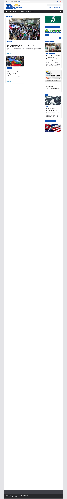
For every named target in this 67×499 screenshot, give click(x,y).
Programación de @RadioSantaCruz (54, 7)
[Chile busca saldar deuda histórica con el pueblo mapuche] (15, 61)
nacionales (15, 11)
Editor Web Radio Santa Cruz (17, 43)
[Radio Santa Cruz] (7, 11)
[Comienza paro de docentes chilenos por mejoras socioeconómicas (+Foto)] (25, 29)
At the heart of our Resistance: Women (51, 109)
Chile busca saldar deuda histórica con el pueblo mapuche (14, 73)
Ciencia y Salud (21, 11)
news (47, 106)
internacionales (9, 41)
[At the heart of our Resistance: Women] (53, 100)
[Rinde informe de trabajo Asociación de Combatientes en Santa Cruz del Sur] (53, 47)
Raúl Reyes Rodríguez (55, 62)
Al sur (10, 11)
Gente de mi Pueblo (51, 53)
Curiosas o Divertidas (30, 11)
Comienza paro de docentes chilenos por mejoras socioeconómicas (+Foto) (20, 45)
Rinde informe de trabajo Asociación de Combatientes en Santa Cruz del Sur (53, 57)
